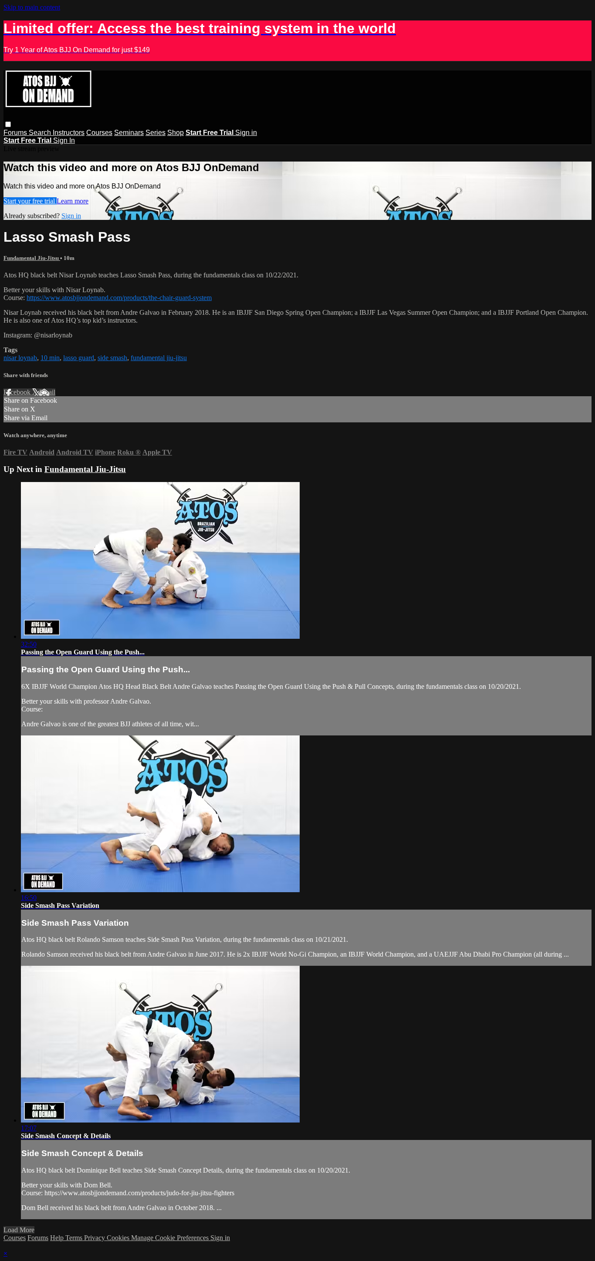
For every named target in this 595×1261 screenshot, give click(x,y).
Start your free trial (30, 201)
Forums (16, 132)
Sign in (246, 132)
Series (155, 132)
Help (57, 1237)
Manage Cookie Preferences (170, 1237)
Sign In (64, 140)
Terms (74, 1237)
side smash (112, 357)
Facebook (17, 392)
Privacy (95, 1237)
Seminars (129, 132)
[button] (8, 124)
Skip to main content (31, 7)
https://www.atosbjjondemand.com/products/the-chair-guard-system (119, 297)
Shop (175, 132)
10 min (50, 357)
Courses (99, 132)
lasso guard (78, 357)
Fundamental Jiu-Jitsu (31, 258)
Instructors (69, 132)
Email (47, 392)
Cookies (119, 1237)
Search (41, 132)
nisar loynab (20, 357)
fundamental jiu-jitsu (159, 357)
